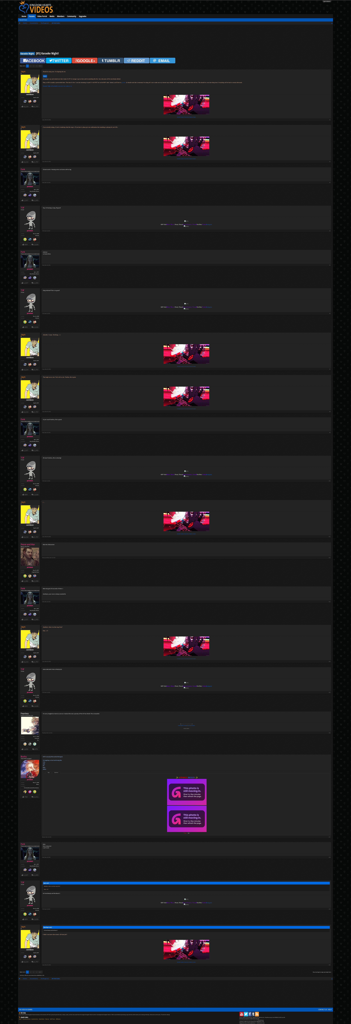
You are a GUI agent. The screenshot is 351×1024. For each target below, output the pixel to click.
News (20, 1019)
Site (187, 117)
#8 (329, 411)
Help (330, 1010)
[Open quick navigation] (332, 23)
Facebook (190, 117)
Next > (40, 66)
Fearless (25, 713)
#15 (329, 692)
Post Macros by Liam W (275, 1017)
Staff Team (52, 1019)
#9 (329, 432)
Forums (32, 16)
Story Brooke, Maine (34, 191)
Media (52, 16)
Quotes (56, 772)
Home (24, 16)
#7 (329, 369)
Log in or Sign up (326, 1)
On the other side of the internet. (31, 787)
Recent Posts (23, 20)
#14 (329, 661)
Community (71, 16)
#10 (329, 481)
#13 (329, 601)
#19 (329, 909)
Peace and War (45, 557)
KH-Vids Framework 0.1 (249, 1018)
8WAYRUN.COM (40, 975)
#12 (329, 557)
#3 (329, 182)
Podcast (47, 1019)
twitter (188, 725)
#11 (329, 536)
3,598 (36, 581)
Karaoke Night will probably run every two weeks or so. (57, 86)
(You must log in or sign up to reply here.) (322, 972)
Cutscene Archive (26, 1019)
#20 (329, 965)
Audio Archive (34, 1019)
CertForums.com (261, 1023)
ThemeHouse (260, 1020)
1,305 (36, 200)
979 (36, 749)
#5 (329, 265)
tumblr (179, 725)
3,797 (36, 106)
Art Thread (184, 725)
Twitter (185, 117)
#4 (329, 230)
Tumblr (194, 117)
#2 (329, 161)
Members (60, 16)
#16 (329, 732)
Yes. (38, 740)
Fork (43, 182)
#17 (329, 837)
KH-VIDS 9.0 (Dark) (25, 1010)
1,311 (36, 797)
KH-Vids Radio (29, 56)
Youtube (181, 117)
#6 (329, 313)
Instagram (209, 224)
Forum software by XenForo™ (251, 1017)
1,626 (36, 244)
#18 (329, 857)
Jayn (39, 56)
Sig (48, 772)
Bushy (43, 837)
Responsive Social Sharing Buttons (247, 1023)
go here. (124, 82)
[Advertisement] (175, 38)
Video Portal (42, 16)
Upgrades (82, 16)
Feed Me (178, 117)
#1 (329, 119)
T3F (43, 230)
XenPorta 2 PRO (23, 975)
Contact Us (322, 1010)
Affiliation (58, 1019)
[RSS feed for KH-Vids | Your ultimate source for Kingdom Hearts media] (257, 1014)
